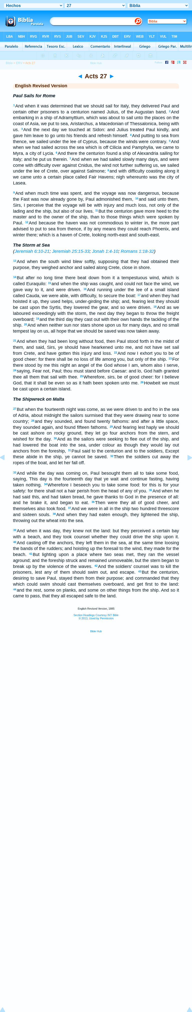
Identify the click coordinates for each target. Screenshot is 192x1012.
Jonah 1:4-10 (105, 251)
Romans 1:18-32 (137, 251)
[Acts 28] (186, 468)
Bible (9, 63)
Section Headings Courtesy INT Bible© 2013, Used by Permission (96, 617)
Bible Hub (96, 631)
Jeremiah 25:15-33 (71, 251)
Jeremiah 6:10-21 (32, 251)
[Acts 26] (6, 468)
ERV (19, 63)
